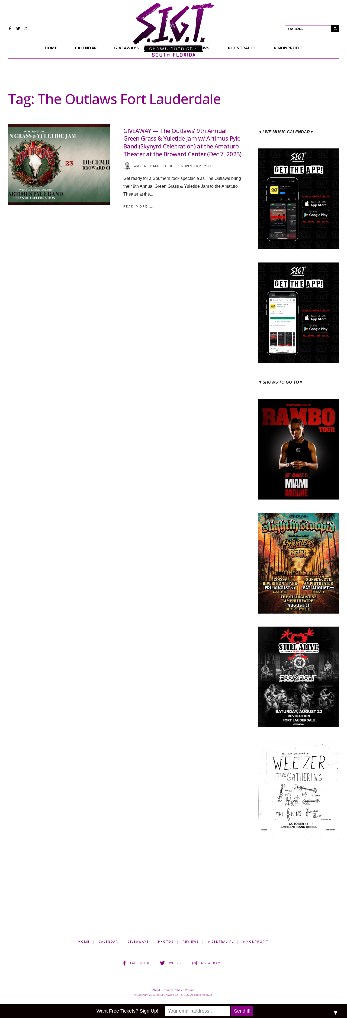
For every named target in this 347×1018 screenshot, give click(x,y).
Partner (190, 989)
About (156, 989)
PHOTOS (166, 941)
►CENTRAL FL (241, 47)
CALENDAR (86, 47)
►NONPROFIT (287, 47)
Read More (138, 206)
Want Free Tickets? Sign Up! (127, 1011)
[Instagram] (26, 29)
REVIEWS (191, 941)
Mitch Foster (164, 166)
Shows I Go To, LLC (176, 994)
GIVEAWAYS (126, 47)
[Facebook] (11, 29)
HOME (51, 47)
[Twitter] (18, 29)
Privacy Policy (172, 989)
